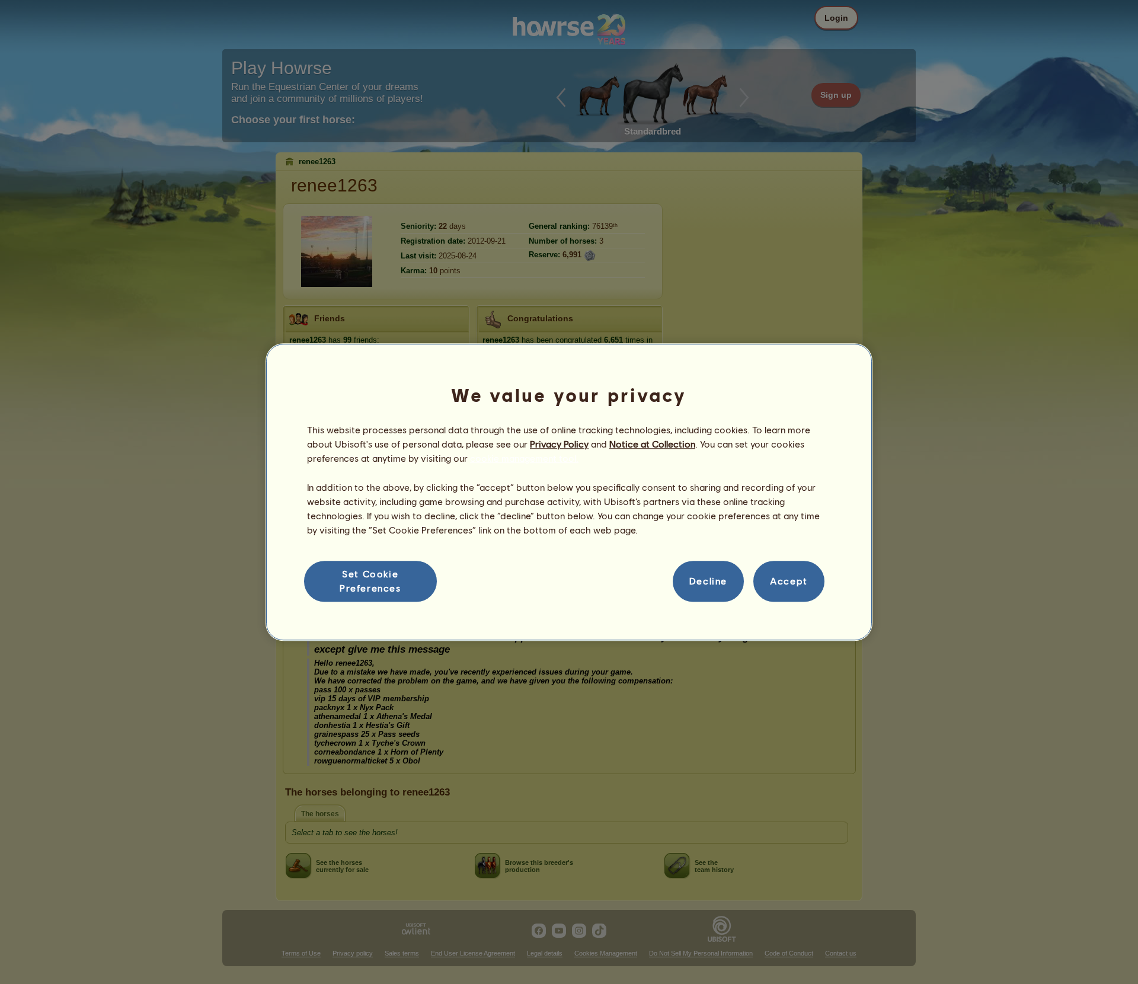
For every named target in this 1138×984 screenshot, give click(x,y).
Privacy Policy (559, 443)
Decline (708, 581)
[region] (569, 492)
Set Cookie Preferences (370, 580)
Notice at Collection (652, 443)
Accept (789, 581)
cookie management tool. (524, 458)
